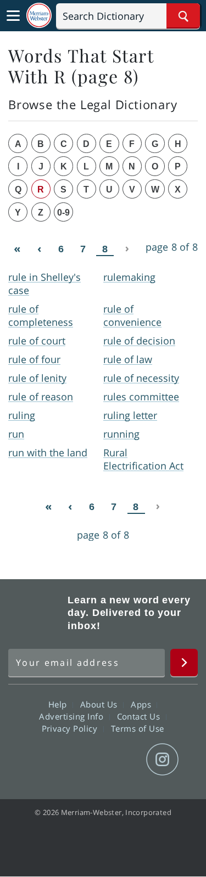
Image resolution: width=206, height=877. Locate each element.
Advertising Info (72, 716)
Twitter (83, 759)
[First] (17, 248)
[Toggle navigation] (13, 16)
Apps (142, 704)
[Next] (127, 248)
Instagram (162, 759)
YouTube (123, 759)
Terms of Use (137, 728)
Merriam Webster (36, 612)
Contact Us (140, 716)
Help (59, 704)
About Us (100, 704)
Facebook (43, 759)
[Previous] (39, 248)
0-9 (63, 212)
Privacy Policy (71, 728)
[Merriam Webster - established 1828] (39, 16)
